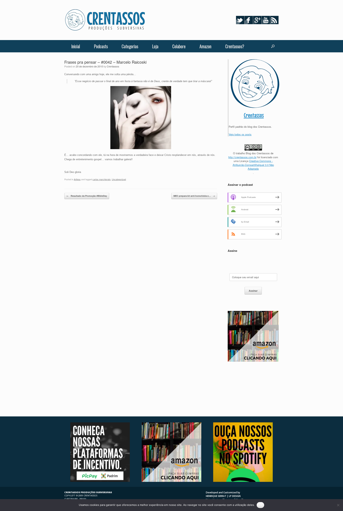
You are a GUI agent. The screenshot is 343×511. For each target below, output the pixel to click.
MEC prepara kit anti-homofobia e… (194, 195)
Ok (260, 504)
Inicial (75, 46)
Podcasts (101, 46)
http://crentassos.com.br (242, 157)
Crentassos (113, 66)
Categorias (130, 46)
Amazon (205, 46)
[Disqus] (140, 256)
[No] (338, 505)
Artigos (77, 179)
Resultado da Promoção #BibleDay (86, 195)
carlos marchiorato (101, 179)
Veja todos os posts (240, 134)
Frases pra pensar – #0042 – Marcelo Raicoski (105, 62)
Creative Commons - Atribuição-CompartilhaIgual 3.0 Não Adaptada (253, 165)
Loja (155, 46)
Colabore (179, 46)
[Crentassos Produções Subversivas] (105, 20)
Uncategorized (119, 179)
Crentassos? (234, 46)
